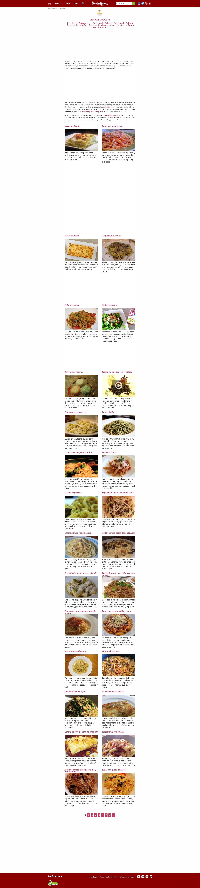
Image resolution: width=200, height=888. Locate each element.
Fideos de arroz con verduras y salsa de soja (118, 574)
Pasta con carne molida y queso (116, 611)
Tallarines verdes (110, 305)
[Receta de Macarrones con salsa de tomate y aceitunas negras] (81, 794)
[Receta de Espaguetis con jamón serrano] (81, 557)
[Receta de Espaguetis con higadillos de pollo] (118, 517)
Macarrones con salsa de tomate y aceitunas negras (80, 771)
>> (113, 815)
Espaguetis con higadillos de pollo (118, 492)
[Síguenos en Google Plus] (147, 876)
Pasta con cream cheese (76, 412)
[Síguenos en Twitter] (142, 3)
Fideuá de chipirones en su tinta (117, 372)
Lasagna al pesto (72, 126)
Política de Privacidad (108, 877)
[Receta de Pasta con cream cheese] (81, 436)
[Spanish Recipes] (82, 3)
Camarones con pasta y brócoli (79, 452)
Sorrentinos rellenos (74, 372)
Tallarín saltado (72, 305)
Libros (57, 3)
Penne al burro (109, 452)
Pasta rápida (108, 412)
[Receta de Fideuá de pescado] (81, 517)
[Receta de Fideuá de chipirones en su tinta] (118, 396)
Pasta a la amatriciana (112, 126)
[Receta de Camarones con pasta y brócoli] (81, 476)
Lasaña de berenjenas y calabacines (81, 732)
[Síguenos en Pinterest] (150, 3)
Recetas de (78, 23)
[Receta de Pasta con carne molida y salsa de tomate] (81, 635)
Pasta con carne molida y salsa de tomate (80, 612)
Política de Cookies (126, 877)
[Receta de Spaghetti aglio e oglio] (81, 715)
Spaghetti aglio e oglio (75, 691)
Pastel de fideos (72, 235)
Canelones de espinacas (113, 691)
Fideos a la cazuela (111, 651)
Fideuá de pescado (73, 492)
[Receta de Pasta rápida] (118, 436)
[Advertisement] (100, 43)
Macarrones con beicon (113, 732)
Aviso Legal (93, 877)
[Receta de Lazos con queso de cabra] (118, 794)
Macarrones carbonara (75, 651)
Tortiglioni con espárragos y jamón (81, 573)
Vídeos (67, 3)
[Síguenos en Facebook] (139, 3)
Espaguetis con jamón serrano (79, 533)
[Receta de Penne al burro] (118, 476)
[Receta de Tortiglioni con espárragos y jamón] (81, 597)
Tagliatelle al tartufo (111, 235)
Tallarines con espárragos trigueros (118, 533)
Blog (76, 3)
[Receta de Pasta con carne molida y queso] (118, 635)
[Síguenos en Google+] (146, 3)
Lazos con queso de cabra (114, 770)
